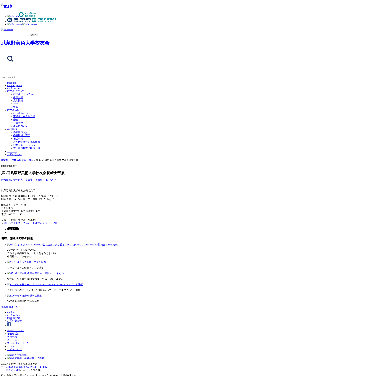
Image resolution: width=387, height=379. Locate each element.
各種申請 (12, 129)
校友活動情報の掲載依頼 (26, 142)
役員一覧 (18, 97)
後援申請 (18, 138)
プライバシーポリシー (19, 343)
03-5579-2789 (13, 370)
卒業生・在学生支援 (24, 116)
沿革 (15, 107)
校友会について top (23, 94)
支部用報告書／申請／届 (26, 148)
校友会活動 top (21, 113)
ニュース (12, 151)
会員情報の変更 (21, 135)
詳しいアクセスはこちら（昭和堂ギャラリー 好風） (32, 223)
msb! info (11, 82)
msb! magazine (14, 85)
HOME (4, 160)
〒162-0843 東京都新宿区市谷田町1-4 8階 (24, 367)
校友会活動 (13, 110)
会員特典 (18, 122)
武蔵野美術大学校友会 (25, 42)
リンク (11, 346)
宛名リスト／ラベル (24, 145)
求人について (20, 126)
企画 (15, 119)
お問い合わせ (14, 154)
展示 (31, 160)
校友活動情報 (19, 160)
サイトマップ (14, 349)
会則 (15, 103)
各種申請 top (20, 132)
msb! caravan (13, 88)
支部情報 (18, 100)
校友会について (15, 91)
